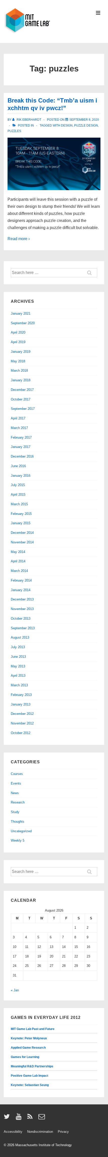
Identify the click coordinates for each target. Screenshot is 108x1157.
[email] (42, 1118)
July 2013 (18, 647)
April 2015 (18, 494)
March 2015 (19, 504)
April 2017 (18, 418)
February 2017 (21, 437)
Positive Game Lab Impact (29, 1075)
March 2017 (19, 428)
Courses (17, 774)
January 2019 (20, 352)
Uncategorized (21, 831)
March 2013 (19, 685)
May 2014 (18, 552)
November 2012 (22, 723)
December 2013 (22, 599)
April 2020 (18, 332)
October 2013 (20, 618)
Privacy (63, 1132)
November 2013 (22, 609)
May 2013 (18, 666)
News (15, 793)
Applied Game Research (28, 1047)
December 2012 (22, 714)
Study (15, 812)
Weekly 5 (17, 840)
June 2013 (18, 657)
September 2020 (23, 323)
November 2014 (22, 542)
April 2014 (18, 561)
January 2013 (20, 704)
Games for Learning (25, 1057)
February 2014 (21, 580)
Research (18, 802)
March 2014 (19, 571)
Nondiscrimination (40, 1132)
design (67, 125)
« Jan (15, 990)
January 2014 (20, 590)
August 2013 (20, 637)
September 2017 (23, 409)
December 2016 (22, 456)
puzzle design (86, 125)
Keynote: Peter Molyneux (29, 1038)
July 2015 (18, 485)
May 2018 (18, 361)
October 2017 (20, 399)
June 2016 (18, 466)
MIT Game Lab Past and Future (33, 1029)
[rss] (31, 1118)
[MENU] (98, 13)
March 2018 (19, 370)
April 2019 (18, 342)
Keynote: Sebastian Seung (30, 1085)
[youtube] (20, 1118)
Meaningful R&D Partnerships (32, 1066)
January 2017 (20, 447)
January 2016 (20, 475)
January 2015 (20, 523)
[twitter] (8, 1118)
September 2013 (23, 628)
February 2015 (21, 514)
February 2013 (21, 695)
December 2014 (22, 533)
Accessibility (13, 1132)
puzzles (14, 131)
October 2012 (20, 733)
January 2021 (20, 313)
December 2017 (22, 390)
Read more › (19, 239)
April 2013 (18, 675)
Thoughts (17, 821)
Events (16, 783)
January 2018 (20, 380)
